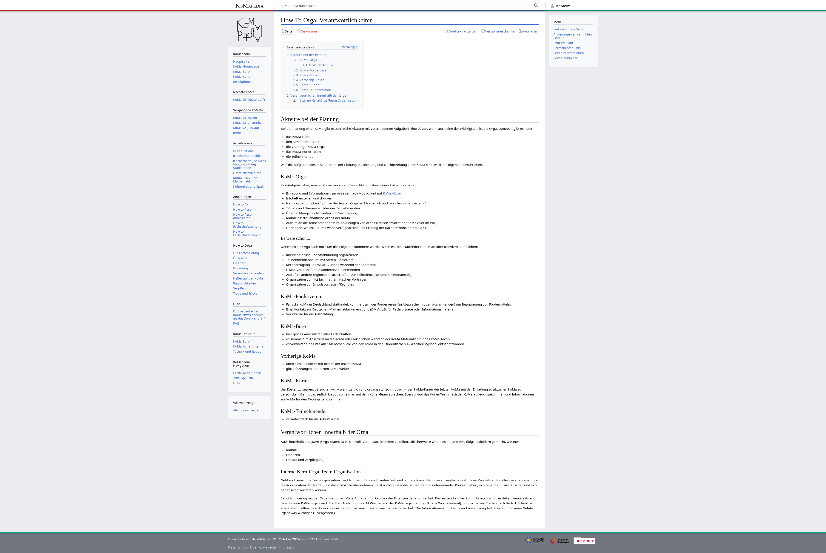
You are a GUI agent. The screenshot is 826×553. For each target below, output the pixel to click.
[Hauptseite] (249, 28)
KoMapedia (249, 5)
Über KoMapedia (263, 547)
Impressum (288, 547)
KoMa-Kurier (392, 193)
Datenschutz (237, 547)
